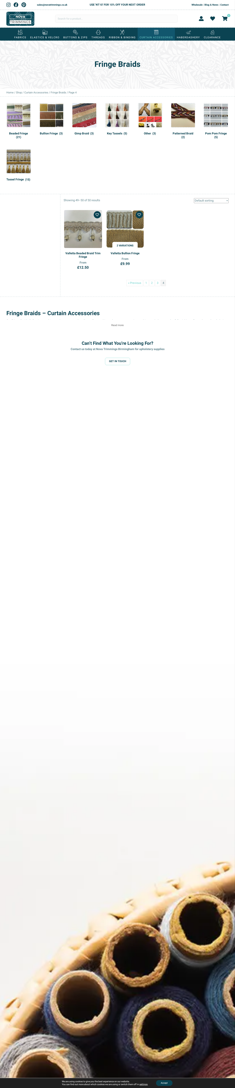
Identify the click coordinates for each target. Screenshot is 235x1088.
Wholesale (197, 5)
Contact (224, 5)
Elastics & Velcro (44, 37)
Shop (19, 93)
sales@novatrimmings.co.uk (52, 5)
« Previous (134, 283)
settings (143, 1084)
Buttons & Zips (75, 37)
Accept (164, 1083)
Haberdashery (188, 37)
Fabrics (20, 37)
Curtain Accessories (156, 37)
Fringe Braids (58, 93)
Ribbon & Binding (122, 37)
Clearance (212, 37)
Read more (117, 325)
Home (10, 93)
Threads (98, 37)
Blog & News (211, 5)
